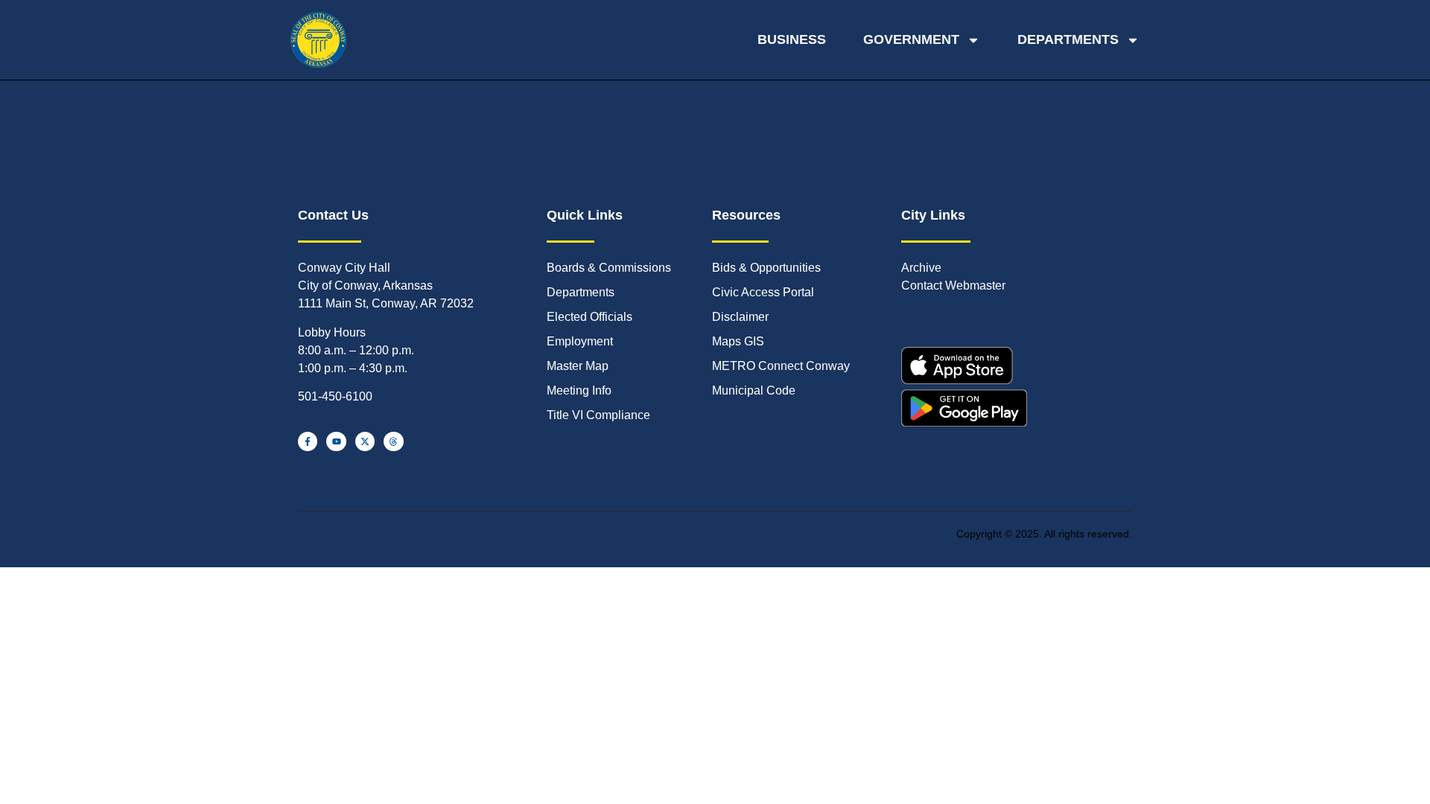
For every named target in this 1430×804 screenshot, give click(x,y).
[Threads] (393, 441)
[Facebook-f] (307, 441)
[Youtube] (336, 441)
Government (911, 39)
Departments (1068, 39)
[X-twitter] (365, 441)
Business (791, 39)
